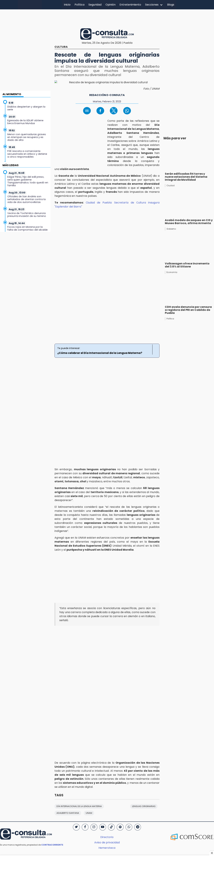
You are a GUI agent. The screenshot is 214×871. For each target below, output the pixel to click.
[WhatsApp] (129, 827)
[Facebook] (85, 827)
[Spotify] (120, 827)
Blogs (170, 5)
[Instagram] (93, 827)
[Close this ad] (211, 853)
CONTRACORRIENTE (52, 844)
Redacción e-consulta (107, 95)
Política (79, 5)
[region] (107, 18)
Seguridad (94, 5)
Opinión (110, 5)
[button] (87, 110)
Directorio (107, 837)
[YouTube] (102, 827)
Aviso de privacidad (107, 842)
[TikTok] (111, 827)
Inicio (67, 5)
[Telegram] (137, 827)
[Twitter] (76, 827)
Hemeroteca (106, 848)
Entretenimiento (130, 5)
